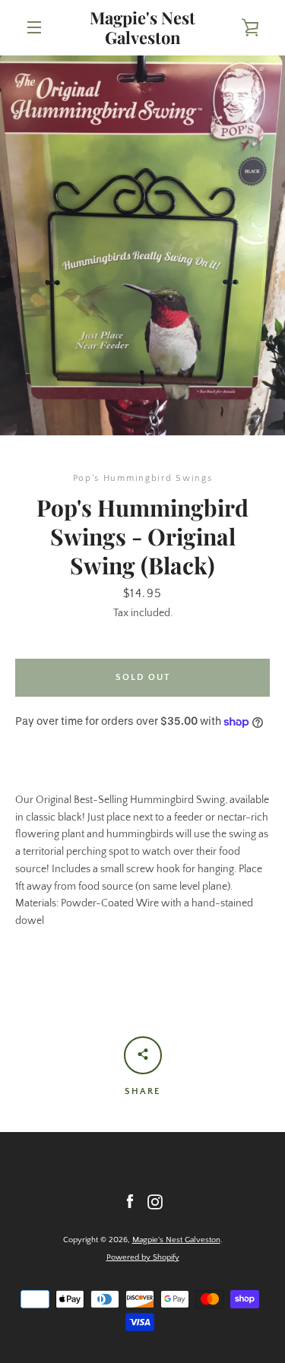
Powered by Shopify (142, 1257)
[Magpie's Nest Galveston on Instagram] (155, 1201)
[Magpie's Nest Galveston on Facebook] (130, 1201)
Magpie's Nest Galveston (142, 28)
